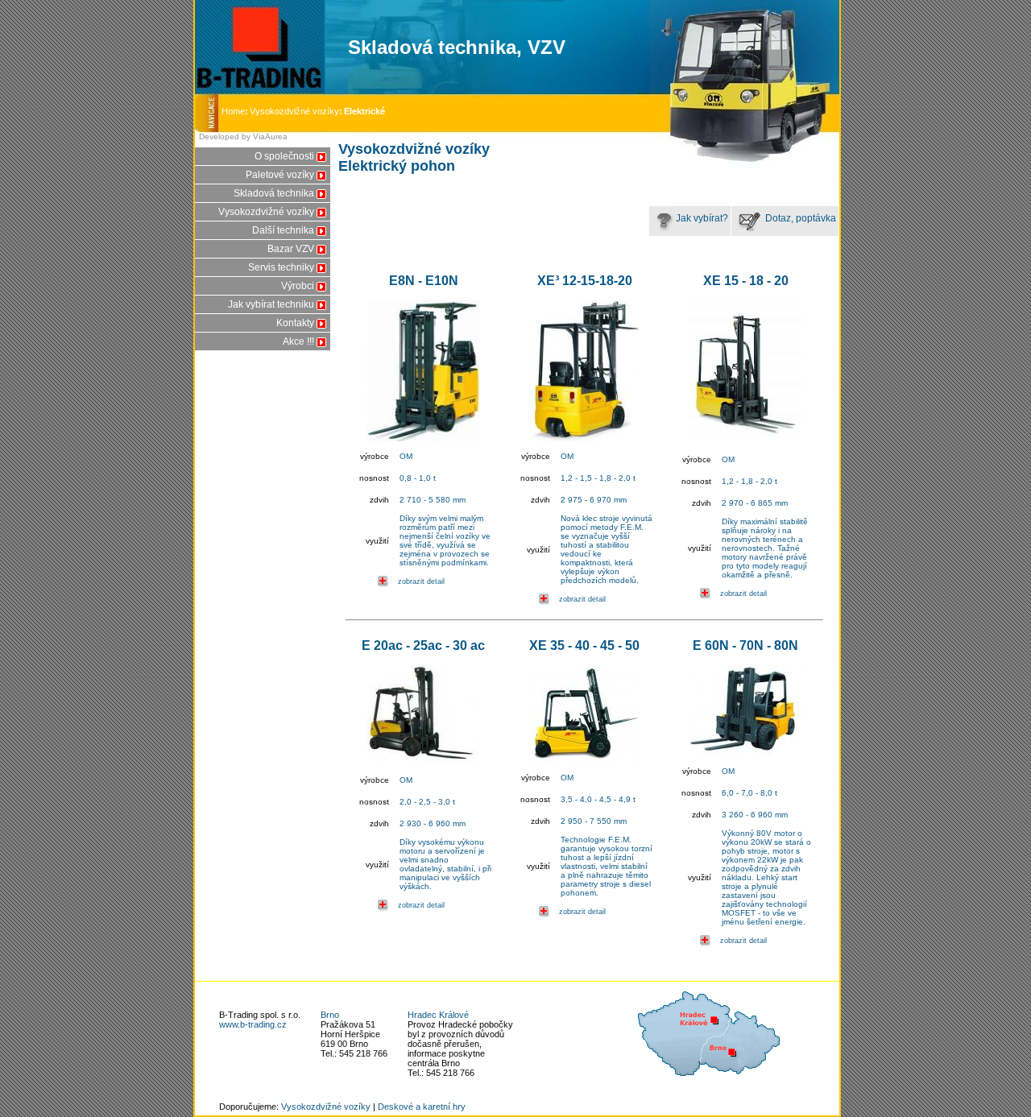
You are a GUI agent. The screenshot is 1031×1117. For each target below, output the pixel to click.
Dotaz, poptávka (799, 218)
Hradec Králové (438, 1015)
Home (235, 111)
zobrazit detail (421, 581)
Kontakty (295, 323)
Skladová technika (274, 193)
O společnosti (284, 156)
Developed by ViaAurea (243, 136)
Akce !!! (298, 341)
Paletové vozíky (280, 174)
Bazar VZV (290, 248)
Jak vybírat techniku (271, 304)
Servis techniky (281, 267)
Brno (330, 1015)
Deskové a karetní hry (422, 1106)
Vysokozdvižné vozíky (294, 111)
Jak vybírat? (702, 218)
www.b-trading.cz (253, 1024)
